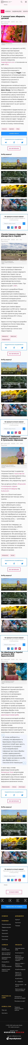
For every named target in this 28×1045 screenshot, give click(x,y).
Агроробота (5, 962)
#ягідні (12, 555)
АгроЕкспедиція (20, 969)
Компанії (18, 922)
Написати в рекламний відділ (20, 997)
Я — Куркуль (19, 981)
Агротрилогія (19, 953)
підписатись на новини (14, 906)
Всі (2, 11)
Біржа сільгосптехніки (6, 965)
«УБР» (15, 286)
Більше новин (14, 892)
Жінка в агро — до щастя (20, 985)
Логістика (5, 939)
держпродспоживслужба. (10, 715)
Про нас (4, 1010)
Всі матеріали (14, 148)
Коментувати (14, 133)
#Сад (18, 128)
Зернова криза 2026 (19, 949)
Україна (8, 11)
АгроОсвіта (18, 978)
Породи (17, 925)
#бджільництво (5, 786)
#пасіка (14, 786)
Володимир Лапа (7, 772)
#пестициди (22, 786)
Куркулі (17, 919)
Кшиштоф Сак (19, 473)
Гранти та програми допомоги (18, 974)
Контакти (4, 1013)
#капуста (4, 128)
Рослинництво (6, 924)
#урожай (11, 128)
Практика (5, 930)
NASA (7, 64)
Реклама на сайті (20, 1001)
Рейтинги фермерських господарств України (19, 958)
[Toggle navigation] (26, 2)
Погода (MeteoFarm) (5, 949)
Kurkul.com (5, 491)
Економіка (5, 936)
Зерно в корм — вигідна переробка (20, 965)
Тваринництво (6, 927)
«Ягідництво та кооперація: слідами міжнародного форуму (13, 486)
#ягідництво (5, 555)
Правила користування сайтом (19, 1008)
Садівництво (17, 11)
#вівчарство (5, 336)
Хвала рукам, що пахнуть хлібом (20, 989)
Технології (5, 933)
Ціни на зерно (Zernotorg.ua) (6, 953)
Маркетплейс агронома (6, 970)
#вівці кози (13, 336)
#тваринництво (5, 339)
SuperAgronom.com (8, 62)
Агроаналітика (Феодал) (6, 958)
